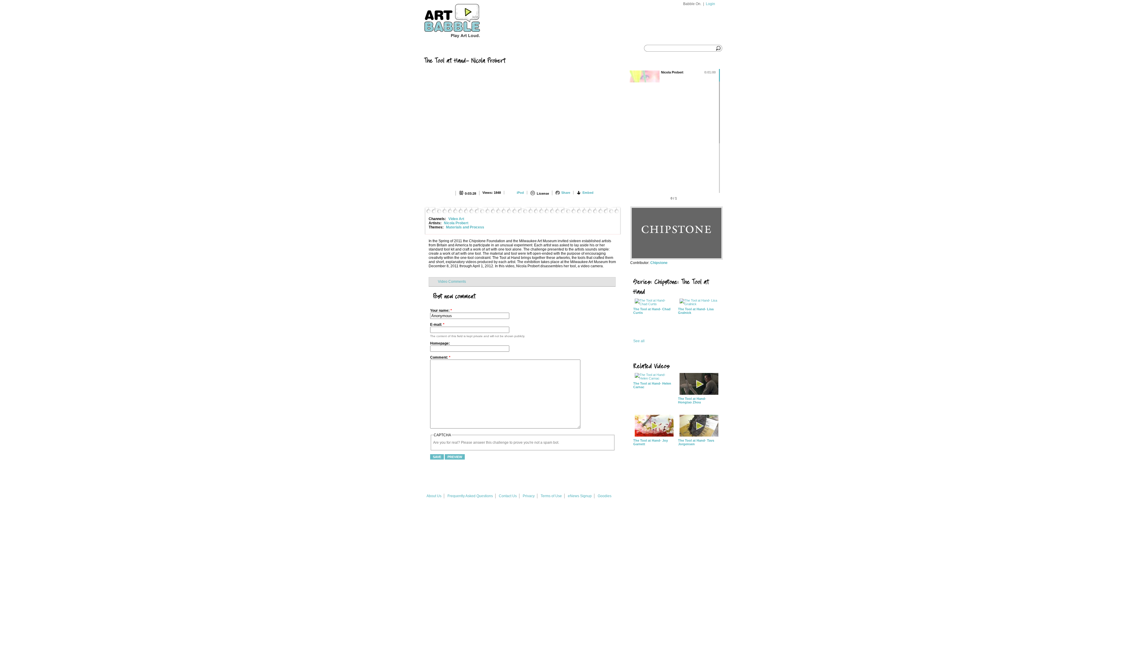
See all (639, 341)
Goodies (604, 496)
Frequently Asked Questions (470, 496)
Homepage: (440, 343)
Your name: (441, 310)
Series (460, 48)
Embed (588, 192)
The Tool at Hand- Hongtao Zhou (692, 400)
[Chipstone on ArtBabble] (676, 259)
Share (565, 192)
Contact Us (508, 496)
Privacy (529, 496)
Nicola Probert (456, 223)
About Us (434, 496)
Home (435, 48)
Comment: (440, 357)
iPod (520, 192)
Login (710, 4)
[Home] (463, 40)
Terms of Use (551, 496)
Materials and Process (465, 227)
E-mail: (437, 324)
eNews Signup (580, 496)
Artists (518, 48)
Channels (489, 48)
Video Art (456, 219)
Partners (548, 48)
